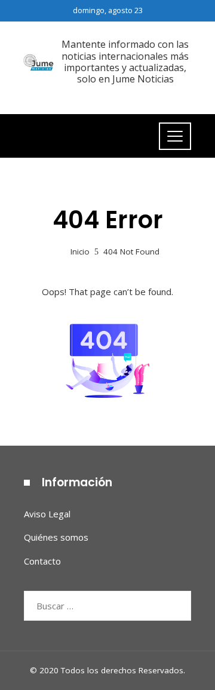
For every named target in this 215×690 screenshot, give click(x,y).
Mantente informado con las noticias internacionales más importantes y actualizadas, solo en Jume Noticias (125, 61)
